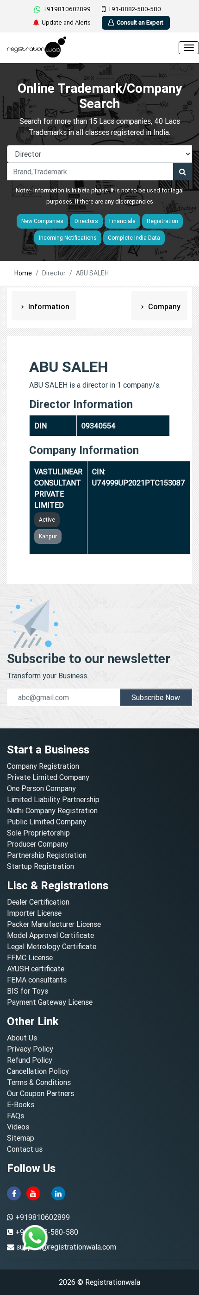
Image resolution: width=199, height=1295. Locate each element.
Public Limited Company (46, 821)
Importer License (34, 913)
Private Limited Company (48, 777)
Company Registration (43, 766)
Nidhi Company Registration (52, 810)
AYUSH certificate (35, 968)
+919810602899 (67, 9)
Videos (18, 1126)
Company (163, 306)
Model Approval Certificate (50, 935)
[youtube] (33, 1192)
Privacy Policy (30, 1048)
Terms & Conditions (39, 1082)
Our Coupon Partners (40, 1093)
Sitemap (20, 1137)
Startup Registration (40, 866)
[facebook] (14, 1192)
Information (47, 306)
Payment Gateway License (50, 1002)
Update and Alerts (66, 22)
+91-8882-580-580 (134, 9)
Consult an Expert (140, 22)
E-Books (20, 1104)
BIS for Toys (27, 990)
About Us (22, 1037)
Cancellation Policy (38, 1071)
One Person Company (41, 788)
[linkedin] (58, 1192)
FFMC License (30, 957)
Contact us (25, 1149)
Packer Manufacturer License (54, 924)
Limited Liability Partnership (53, 799)
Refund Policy (29, 1060)
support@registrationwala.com (66, 1246)
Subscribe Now (155, 697)
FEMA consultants (37, 979)
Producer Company (37, 843)
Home (23, 273)
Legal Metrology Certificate (51, 946)
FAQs (15, 1115)
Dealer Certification (38, 901)
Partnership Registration (47, 855)
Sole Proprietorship (38, 832)
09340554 (98, 425)
